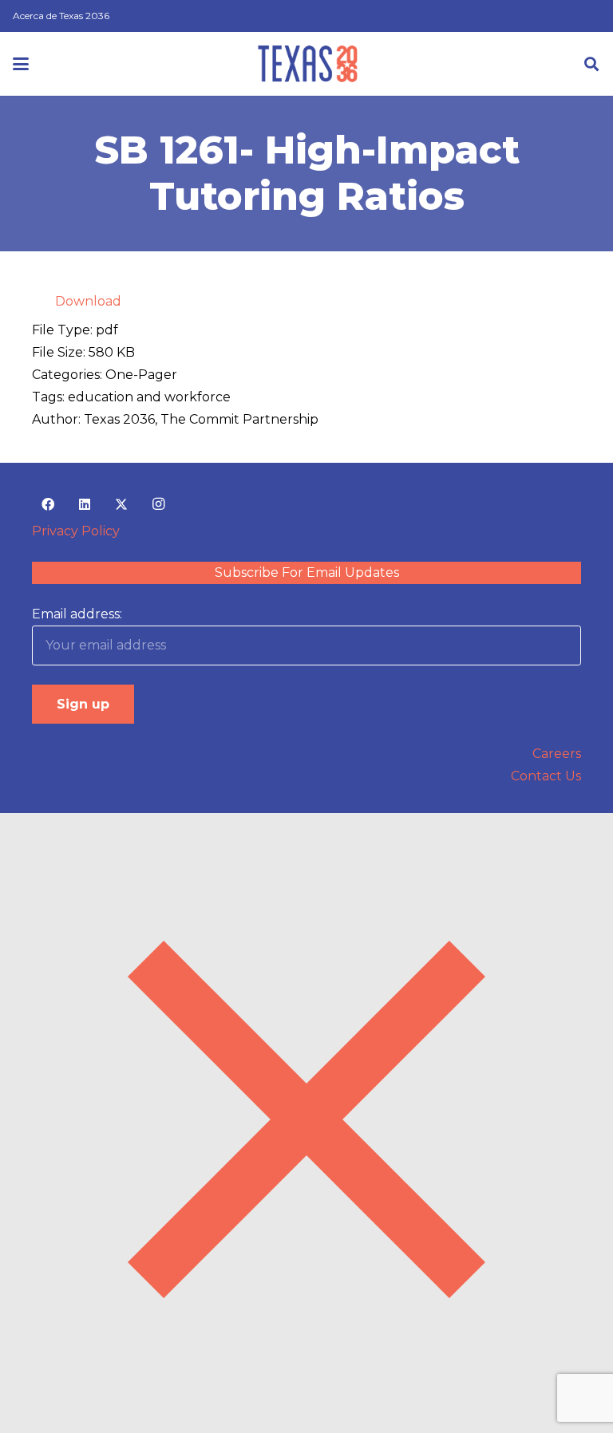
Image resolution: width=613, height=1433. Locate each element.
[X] (121, 504)
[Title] (308, 64)
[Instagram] (158, 504)
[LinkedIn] (85, 504)
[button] (20, 64)
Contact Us (546, 776)
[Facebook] (48, 504)
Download (88, 301)
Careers (556, 753)
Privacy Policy (76, 531)
